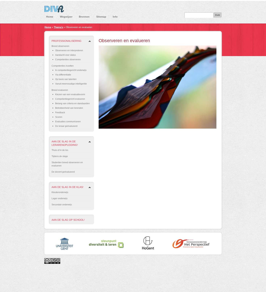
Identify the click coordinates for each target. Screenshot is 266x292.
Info (115, 16)
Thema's (58, 27)
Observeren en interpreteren (69, 50)
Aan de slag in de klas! (67, 187)
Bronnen (84, 16)
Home (49, 16)
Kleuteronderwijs (60, 192)
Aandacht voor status (65, 55)
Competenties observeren (68, 59)
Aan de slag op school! (68, 219)
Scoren (58, 117)
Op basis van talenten (66, 79)
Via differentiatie (63, 74)
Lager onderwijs (59, 198)
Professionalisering (66, 40)
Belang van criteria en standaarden (72, 103)
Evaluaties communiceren (68, 121)
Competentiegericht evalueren (70, 99)
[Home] (133, 9)
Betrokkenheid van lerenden (69, 108)
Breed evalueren (60, 90)
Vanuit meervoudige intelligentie (71, 83)
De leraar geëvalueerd (66, 126)
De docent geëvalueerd (63, 172)
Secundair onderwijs (62, 204)
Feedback (60, 112)
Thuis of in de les (60, 150)
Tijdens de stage (60, 156)
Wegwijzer (66, 16)
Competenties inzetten (63, 66)
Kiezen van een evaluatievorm (70, 94)
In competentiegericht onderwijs (70, 70)
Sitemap (101, 16)
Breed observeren (60, 46)
